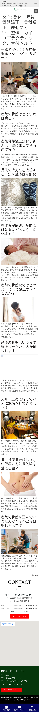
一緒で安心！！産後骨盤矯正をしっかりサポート (19, 54)
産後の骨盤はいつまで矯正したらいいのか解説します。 (19, 346)
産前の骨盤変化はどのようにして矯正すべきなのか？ (19, 289)
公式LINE (32, 710)
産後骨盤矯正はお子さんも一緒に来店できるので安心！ (18, 145)
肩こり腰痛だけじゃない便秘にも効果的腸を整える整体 (19, 464)
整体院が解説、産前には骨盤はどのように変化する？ (19, 229)
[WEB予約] (6, 707)
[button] (36, 11)
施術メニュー (19, 710)
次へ (35, 575)
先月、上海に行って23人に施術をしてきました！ (19, 403)
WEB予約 (6, 710)
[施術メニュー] (19, 707)
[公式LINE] (32, 707)
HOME (4, 1)
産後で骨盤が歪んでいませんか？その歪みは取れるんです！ (19, 521)
